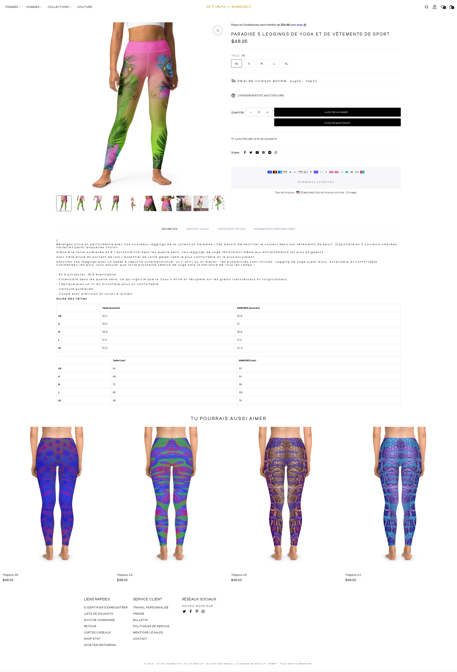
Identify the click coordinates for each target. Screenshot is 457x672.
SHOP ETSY (92, 638)
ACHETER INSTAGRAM (100, 644)
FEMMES (12, 6)
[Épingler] (263, 152)
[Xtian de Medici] (228, 7)
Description (169, 228)
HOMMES (33, 6)
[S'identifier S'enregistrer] (434, 7)
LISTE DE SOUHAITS (98, 613)
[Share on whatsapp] (276, 152)
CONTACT (140, 638)
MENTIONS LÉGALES (148, 632)
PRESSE (138, 613)
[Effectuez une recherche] (426, 7)
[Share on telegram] (269, 152)
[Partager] (244, 152)
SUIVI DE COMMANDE (99, 619)
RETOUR (90, 626)
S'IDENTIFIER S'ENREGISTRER (106, 607)
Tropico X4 (125, 574)
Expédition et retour (231, 228)
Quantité (237, 112)
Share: (235, 152)
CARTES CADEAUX (97, 632)
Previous (59, 107)
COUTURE (84, 6)
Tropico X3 (239, 574)
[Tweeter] (251, 152)
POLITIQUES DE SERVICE (151, 626)
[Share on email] (257, 152)
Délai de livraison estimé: (262, 81)
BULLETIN (140, 619)
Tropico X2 (353, 574)
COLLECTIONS (59, 6)
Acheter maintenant (337, 122)
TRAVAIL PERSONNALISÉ (151, 607)
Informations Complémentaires (274, 228)
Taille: (238, 55)
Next (222, 107)
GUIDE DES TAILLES (197, 228)
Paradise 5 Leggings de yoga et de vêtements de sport (310, 33)
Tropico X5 (10, 574)
